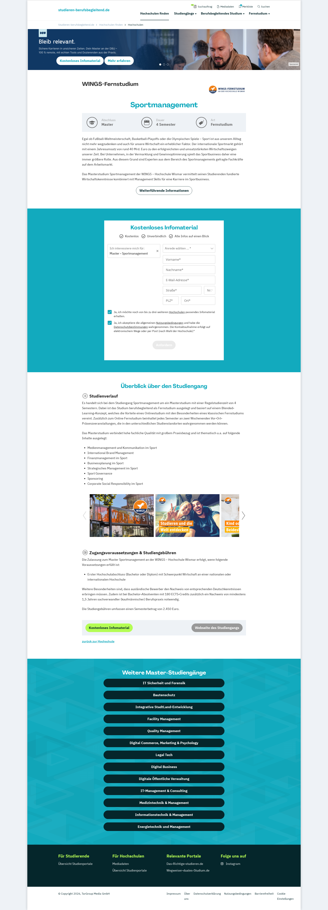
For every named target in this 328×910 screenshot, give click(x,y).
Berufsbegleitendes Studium (221, 13)
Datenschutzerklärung (207, 893)
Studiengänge (184, 13)
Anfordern (164, 345)
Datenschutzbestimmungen (131, 327)
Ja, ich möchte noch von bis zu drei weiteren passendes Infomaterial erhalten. (164, 314)
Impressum (174, 893)
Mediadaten (120, 864)
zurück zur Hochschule (98, 641)
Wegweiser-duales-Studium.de (188, 870)
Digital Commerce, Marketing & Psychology (164, 742)
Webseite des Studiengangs (217, 627)
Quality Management (164, 731)
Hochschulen (177, 312)
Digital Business (164, 766)
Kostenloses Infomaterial (80, 60)
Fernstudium (258, 13)
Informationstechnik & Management (164, 814)
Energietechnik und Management (164, 826)
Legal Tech (164, 754)
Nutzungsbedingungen (169, 322)
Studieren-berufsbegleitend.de (76, 24)
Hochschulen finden (154, 13)
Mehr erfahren (119, 60)
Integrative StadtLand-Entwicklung (164, 707)
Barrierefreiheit (264, 893)
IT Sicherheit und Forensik (164, 683)
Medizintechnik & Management (164, 802)
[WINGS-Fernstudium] (227, 90)
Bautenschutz (164, 695)
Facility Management (164, 719)
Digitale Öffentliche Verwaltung (164, 778)
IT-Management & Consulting (164, 790)
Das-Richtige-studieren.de (185, 864)
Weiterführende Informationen (164, 190)
